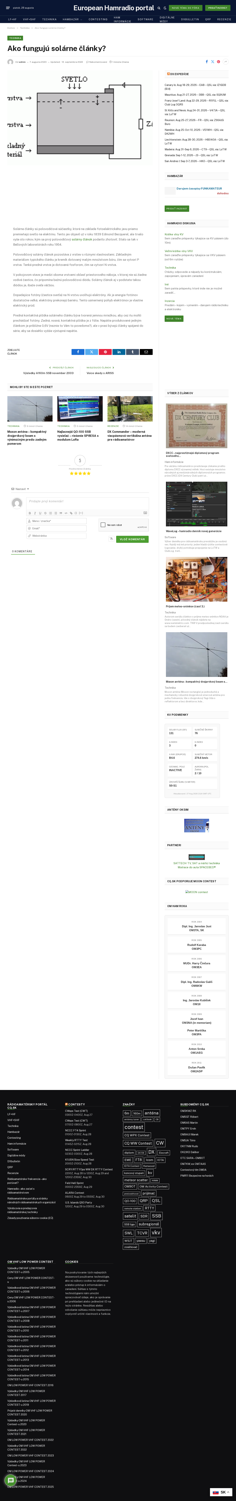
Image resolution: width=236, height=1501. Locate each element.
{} (76, 512)
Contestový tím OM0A (193, 1169)
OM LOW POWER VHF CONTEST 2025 (30, 1486)
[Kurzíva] (35, 513)
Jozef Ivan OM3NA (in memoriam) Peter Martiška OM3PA (196, 1026)
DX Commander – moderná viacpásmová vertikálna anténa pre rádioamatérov (129, 436)
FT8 (138, 1160)
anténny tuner (131, 1119)
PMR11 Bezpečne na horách (197, 1175)
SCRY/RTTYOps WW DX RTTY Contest (89, 1169)
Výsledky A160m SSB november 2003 (48, 373)
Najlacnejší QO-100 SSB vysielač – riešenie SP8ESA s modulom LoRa (78, 436)
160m (136, 1113)
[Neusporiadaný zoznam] (55, 513)
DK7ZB (141, 1153)
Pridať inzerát (217, 8)
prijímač (149, 1193)
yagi (152, 1240)
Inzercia (170, 300)
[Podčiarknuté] (40, 513)
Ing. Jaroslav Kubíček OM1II (197, 1002)
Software (146, 19)
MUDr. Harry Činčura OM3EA (196, 965)
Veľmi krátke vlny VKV (179, 251)
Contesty (76, 1104)
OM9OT (130, 1186)
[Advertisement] (80, 198)
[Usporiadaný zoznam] (50, 513)
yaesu (140, 1240)
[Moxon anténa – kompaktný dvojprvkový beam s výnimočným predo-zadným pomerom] (30, 409)
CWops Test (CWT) (76, 1110)
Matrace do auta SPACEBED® (197, 867)
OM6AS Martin (189, 1122)
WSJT (128, 1240)
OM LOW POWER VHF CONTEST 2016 (30, 1385)
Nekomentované (98, 62)
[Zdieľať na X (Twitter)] (212, 62)
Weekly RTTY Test (76, 1140)
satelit (130, 1216)
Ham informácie (122, 19)
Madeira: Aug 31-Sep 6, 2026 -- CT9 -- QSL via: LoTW (196, 149)
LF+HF (12, 19)
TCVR (142, 1233)
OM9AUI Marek (189, 1134)
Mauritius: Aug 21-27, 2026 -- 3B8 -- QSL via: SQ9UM (195, 94)
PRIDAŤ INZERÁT (176, 208)
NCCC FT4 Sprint (75, 1130)
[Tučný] (29, 513)
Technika (49, 19)
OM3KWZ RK (188, 1110)
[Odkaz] (71, 513)
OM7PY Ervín (188, 1128)
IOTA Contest (131, 1166)
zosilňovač (130, 1247)
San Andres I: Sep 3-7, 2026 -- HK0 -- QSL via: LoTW (195, 161)
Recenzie (224, 19)
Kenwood (149, 1165)
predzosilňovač (131, 1193)
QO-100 (130, 1201)
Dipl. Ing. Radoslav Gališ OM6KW (196, 983)
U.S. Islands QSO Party (78, 1202)
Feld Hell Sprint (74, 1183)
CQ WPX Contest (137, 1135)
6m (126, 1113)
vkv (156, 1232)
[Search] (159, 8)
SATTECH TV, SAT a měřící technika (196, 863)
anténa (152, 1113)
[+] (81, 512)
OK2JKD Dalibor (189, 1152)
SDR (144, 1216)
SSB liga (129, 1224)
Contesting (98, 19)
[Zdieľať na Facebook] (206, 62)
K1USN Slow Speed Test (79, 1159)
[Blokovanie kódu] (66, 513)
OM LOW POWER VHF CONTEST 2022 (30, 1439)
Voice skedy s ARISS (100, 373)
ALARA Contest (74, 1192)
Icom (149, 1160)
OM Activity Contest (154, 1186)
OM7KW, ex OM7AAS (193, 1163)
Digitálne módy (167, 19)
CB (157, 1119)
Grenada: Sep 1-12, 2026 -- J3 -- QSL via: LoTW (191, 155)
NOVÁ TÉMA (174, 318)
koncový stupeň (134, 1173)
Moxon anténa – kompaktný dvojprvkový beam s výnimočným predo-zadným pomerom (26, 437)
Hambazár (71, 19)
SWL (128, 1233)
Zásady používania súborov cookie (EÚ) (30, 1218)
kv (150, 1172)
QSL (156, 1200)
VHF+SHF (29, 19)
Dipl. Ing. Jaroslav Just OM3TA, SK (196, 928)
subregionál (149, 1224)
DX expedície (179, 74)
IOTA (160, 1160)
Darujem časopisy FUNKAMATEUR (199, 188)
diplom (129, 1152)
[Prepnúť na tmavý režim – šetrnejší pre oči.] (165, 7)
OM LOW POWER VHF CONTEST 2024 (30, 1471)
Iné (167, 284)
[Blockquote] (60, 513)
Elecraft (164, 1152)
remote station (132, 1208)
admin (22, 62)
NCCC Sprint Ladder (77, 1149)
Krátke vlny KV (174, 234)
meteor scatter (136, 1180)
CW (160, 1143)
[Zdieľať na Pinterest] (218, 62)
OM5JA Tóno (187, 1140)
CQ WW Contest (138, 1143)
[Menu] (8, 8)
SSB (156, 1216)
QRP (208, 19)
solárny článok (82, 239)
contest (134, 1127)
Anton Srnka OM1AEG (197, 1050)
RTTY (149, 1208)
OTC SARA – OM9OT (192, 1158)
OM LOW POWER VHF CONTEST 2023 (30, 1455)
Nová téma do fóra (185, 8)
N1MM (155, 1180)
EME (127, 1160)
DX (151, 1152)
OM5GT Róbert (189, 1116)
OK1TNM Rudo (189, 1146)
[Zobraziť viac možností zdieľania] (226, 62)
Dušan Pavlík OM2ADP (196, 1069)
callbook (147, 1119)
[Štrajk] (45, 513)
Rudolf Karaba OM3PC (196, 946)
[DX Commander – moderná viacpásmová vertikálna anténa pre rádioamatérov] (130, 409)
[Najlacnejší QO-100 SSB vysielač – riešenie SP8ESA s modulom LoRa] (80, 409)
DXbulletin (190, 19)
